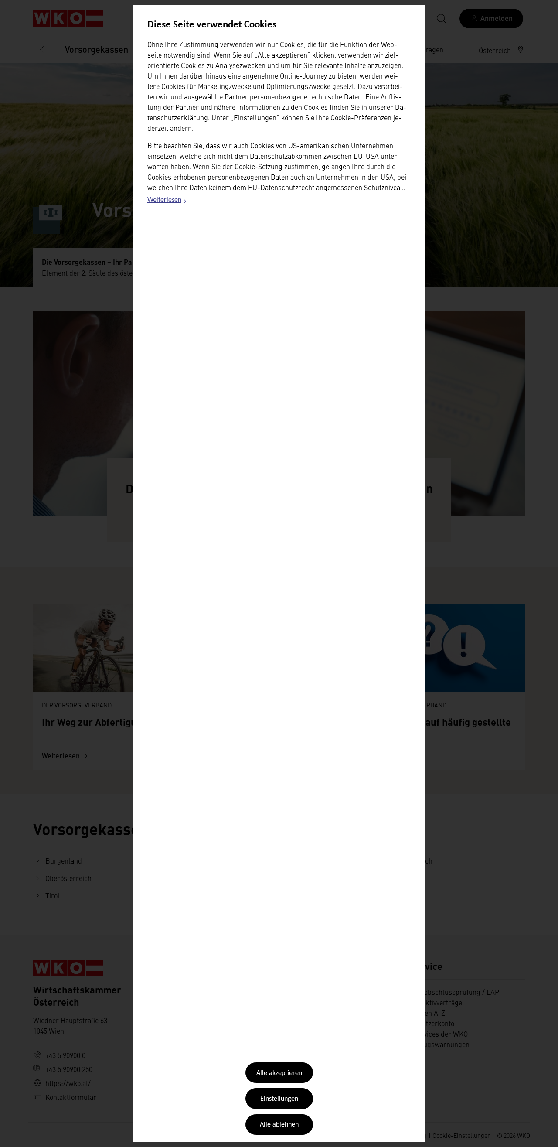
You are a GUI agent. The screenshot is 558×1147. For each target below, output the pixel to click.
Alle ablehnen (279, 1124)
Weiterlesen (167, 201)
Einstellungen (279, 1099)
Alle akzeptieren (279, 1073)
